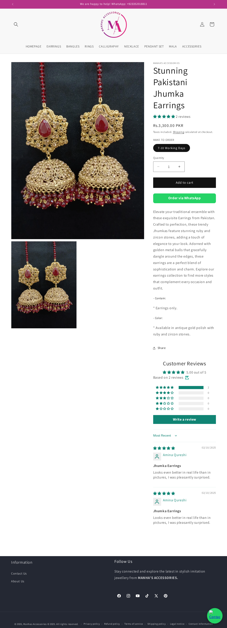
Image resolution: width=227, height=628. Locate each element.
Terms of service (133, 623)
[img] (164, 448)
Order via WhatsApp (184, 198)
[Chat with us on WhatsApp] (215, 616)
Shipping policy (156, 623)
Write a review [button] (184, 419)
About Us (17, 581)
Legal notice (177, 623)
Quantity (158, 158)
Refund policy (112, 623)
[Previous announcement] (13, 4)
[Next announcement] (214, 4)
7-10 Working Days (171, 148)
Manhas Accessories (35, 624)
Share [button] (162, 348)
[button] (16, 24)
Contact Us (19, 573)
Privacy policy (92, 623)
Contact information (201, 623)
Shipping (178, 132)
